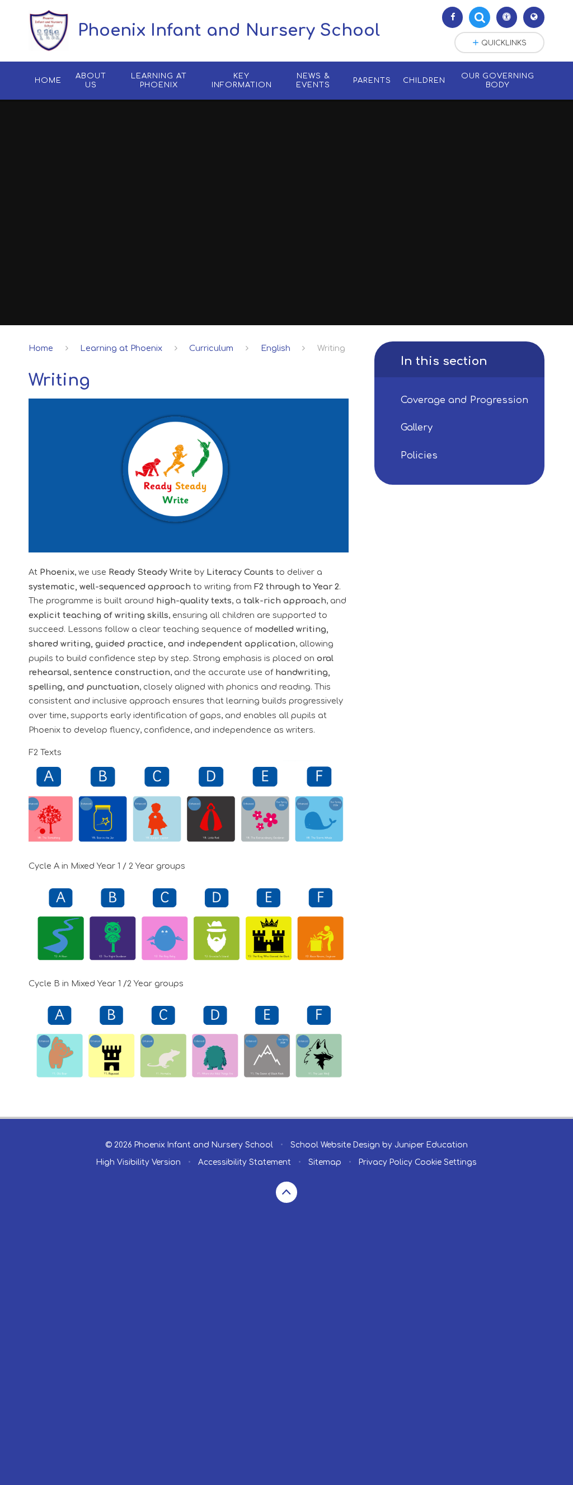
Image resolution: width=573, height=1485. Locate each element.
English (275, 348)
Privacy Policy (385, 1162)
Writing (331, 348)
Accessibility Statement (244, 1162)
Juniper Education (431, 1145)
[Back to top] (286, 1192)
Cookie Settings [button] (446, 1162)
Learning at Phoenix (121, 348)
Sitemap (324, 1162)
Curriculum (211, 348)
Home (41, 348)
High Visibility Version (138, 1162)
